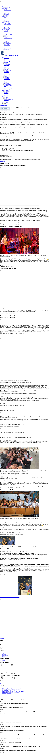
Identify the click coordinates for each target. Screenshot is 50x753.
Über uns (5, 9)
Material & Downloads (7, 43)
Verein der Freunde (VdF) (8, 38)
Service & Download (5, 90)
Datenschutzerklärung (5, 655)
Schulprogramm (6, 15)
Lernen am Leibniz (5, 16)
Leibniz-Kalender (7, 40)
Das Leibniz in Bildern (7, 10)
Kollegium (6, 82)
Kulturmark (6, 36)
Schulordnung (6, 42)
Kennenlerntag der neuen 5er (6, 693)
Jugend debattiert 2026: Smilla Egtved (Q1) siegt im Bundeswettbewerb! (13, 691)
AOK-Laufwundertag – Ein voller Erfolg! (8, 690)
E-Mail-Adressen (7, 45)
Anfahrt (3, 653)
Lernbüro (5, 76)
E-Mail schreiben (5, 652)
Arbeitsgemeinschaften (7, 24)
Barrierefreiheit (4, 656)
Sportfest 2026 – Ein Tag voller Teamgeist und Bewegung (11, 689)
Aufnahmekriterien (7, 13)
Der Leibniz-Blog (7, 7)
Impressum (4, 654)
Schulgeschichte (6, 14)
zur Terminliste (2, 660)
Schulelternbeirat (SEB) (8, 34)
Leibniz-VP (6, 47)
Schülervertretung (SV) (7, 33)
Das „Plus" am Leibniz (5, 22)
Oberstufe (5, 12)
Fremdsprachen (6, 20)
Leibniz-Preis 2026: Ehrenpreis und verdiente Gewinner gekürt (12, 688)
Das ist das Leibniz (5, 8)
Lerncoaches (6, 69)
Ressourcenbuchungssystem (8, 48)
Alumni (5, 37)
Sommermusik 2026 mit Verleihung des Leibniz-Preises (10, 692)
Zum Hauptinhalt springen (4, 0)
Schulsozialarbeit (7, 83)
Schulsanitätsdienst (7, 28)
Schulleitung (6, 30)
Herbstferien (2, 683)
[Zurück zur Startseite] (1, 4)
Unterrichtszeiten (7, 44)
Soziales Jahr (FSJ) (7, 89)
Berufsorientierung (7, 75)
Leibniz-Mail (6, 97)
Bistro (5, 35)
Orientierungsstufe (7, 61)
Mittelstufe (6, 62)
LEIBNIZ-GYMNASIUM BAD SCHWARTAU (13, 55)
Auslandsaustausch (7, 23)
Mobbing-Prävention (7, 26)
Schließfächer (6, 41)
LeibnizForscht (6, 21)
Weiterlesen (2, 638)
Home (3, 6)
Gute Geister (6, 31)
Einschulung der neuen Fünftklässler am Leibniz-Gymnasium (11, 687)
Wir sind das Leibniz (5, 29)
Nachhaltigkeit (6, 27)
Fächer (5, 17)
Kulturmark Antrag (3, 161)
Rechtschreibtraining (7, 19)
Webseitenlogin (6, 49)
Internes (3, 96)
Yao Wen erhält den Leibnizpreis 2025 (9, 597)
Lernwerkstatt (6, 68)
